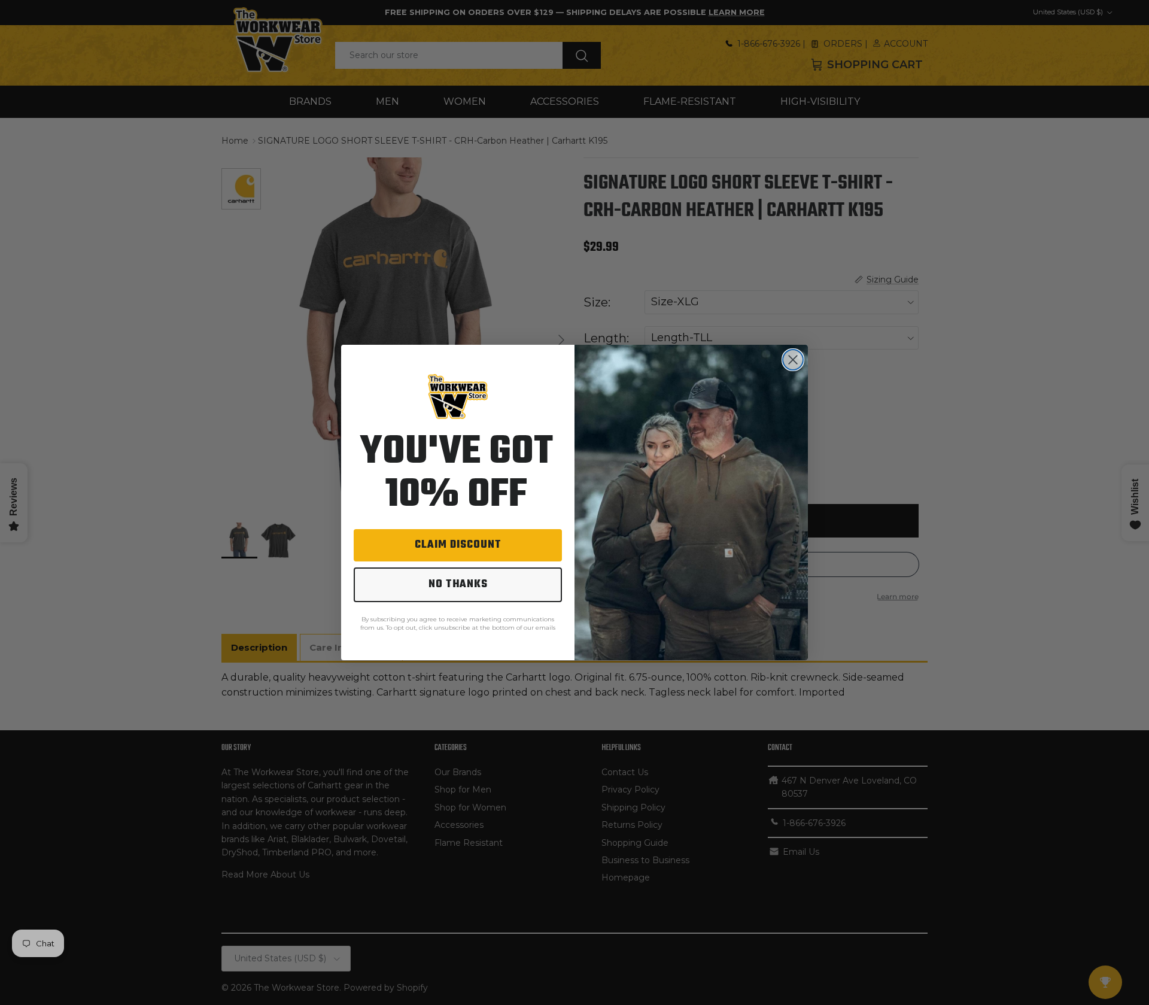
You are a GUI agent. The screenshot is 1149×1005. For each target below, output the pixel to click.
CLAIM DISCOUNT (458, 545)
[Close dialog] (793, 360)
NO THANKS (458, 584)
